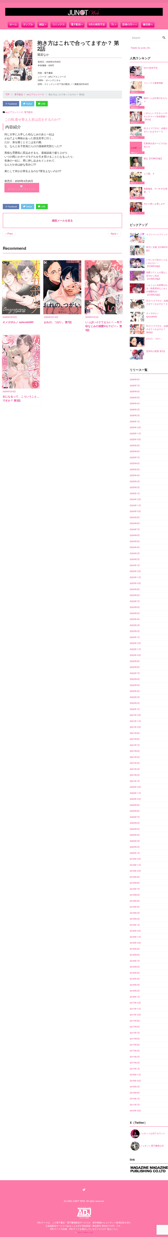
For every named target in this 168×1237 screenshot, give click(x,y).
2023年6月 (135, 607)
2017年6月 (135, 1038)
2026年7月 (135, 385)
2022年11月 (135, 649)
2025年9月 (135, 445)
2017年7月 (135, 1032)
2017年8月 (135, 1026)
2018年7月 (135, 960)
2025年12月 (135, 427)
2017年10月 (135, 1014)
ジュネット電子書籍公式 (152, 1145)
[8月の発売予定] (137, 72)
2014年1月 (135, 1098)
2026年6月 (135, 391)
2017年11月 (135, 1008)
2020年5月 (135, 828)
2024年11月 (135, 505)
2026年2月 (135, 415)
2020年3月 (135, 840)
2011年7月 (135, 1104)
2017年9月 (135, 1020)
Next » (114, 233)
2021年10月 (135, 727)
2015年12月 (135, 1080)
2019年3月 (135, 912)
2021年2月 (135, 774)
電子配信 (28, 112)
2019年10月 (135, 870)
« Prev (9, 233)
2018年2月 (135, 990)
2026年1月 (135, 421)
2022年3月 (135, 697)
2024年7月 (135, 529)
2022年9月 (135, 661)
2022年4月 (135, 691)
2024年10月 (135, 511)
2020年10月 (135, 798)
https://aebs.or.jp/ (85, 1232)
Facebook (12, 103)
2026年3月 (135, 409)
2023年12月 (135, 571)
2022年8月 (135, 667)
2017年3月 (135, 1056)
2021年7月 (135, 745)
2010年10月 (135, 1110)
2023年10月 (135, 583)
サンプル (28, 24)
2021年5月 (135, 757)
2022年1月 (135, 709)
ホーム (13, 24)
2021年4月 (135, 762)
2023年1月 (135, 637)
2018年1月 (135, 996)
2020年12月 (135, 786)
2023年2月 (135, 631)
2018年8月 (135, 954)
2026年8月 (135, 379)
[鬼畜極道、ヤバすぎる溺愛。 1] (137, 193)
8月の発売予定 (97, 24)
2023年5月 (135, 613)
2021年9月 (135, 733)
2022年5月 (135, 685)
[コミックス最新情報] (137, 87)
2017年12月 (135, 1002)
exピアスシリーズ (14, 112)
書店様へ (148, 24)
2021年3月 (135, 769)
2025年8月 (135, 451)
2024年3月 (135, 553)
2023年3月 (135, 625)
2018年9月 (135, 948)
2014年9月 (135, 1092)
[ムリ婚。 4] (137, 178)
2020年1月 (135, 852)
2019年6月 (135, 894)
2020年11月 (135, 793)
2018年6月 (135, 966)
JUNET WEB (79, 1201)
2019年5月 (135, 900)
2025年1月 (135, 493)
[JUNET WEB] (84, 12)
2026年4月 (135, 403)
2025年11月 (135, 433)
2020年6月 (135, 822)
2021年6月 (135, 750)
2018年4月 (135, 978)
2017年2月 (135, 1062)
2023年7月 (135, 601)
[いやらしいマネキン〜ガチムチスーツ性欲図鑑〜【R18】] (137, 117)
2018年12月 (135, 930)
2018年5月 (135, 972)
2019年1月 (135, 924)
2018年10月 (135, 942)
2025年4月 (135, 475)
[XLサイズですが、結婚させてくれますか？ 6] (137, 132)
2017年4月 (135, 1050)
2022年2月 (135, 703)
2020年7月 (135, 816)
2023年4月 (135, 619)
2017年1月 (135, 1068)
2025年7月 (135, 457)
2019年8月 (135, 882)
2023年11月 (135, 577)
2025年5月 (135, 469)
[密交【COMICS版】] (137, 162)
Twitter (28, 103)
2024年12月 (135, 499)
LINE (43, 103)
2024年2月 (135, 559)
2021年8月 (135, 738)
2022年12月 (135, 643)
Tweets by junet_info (140, 47)
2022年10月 (135, 655)
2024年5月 (135, 541)
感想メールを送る (62, 220)
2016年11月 (135, 1074)
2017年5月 (135, 1044)
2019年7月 (135, 888)
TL (112, 24)
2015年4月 (135, 1086)
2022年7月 (135, 673)
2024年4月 (135, 547)
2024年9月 (135, 517)
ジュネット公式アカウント (152, 1133)
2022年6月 (135, 679)
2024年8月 (135, 523)
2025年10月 (135, 439)
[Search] (164, 38)
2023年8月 (135, 595)
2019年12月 (135, 858)
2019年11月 (135, 864)
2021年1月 (135, 781)
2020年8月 (135, 810)
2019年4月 (135, 906)
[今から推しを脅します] (137, 208)
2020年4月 (135, 834)
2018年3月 (135, 984)
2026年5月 (135, 397)
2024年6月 (135, 535)
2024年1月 (135, 565)
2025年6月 (135, 463)
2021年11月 (135, 721)
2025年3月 (135, 481)
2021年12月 (135, 715)
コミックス (58, 24)
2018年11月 (135, 936)
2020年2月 (135, 846)
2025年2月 (135, 487)
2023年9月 (135, 589)
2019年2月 (135, 918)
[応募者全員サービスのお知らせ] (137, 147)
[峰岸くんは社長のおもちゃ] (137, 102)
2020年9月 (135, 804)
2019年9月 (135, 876)
